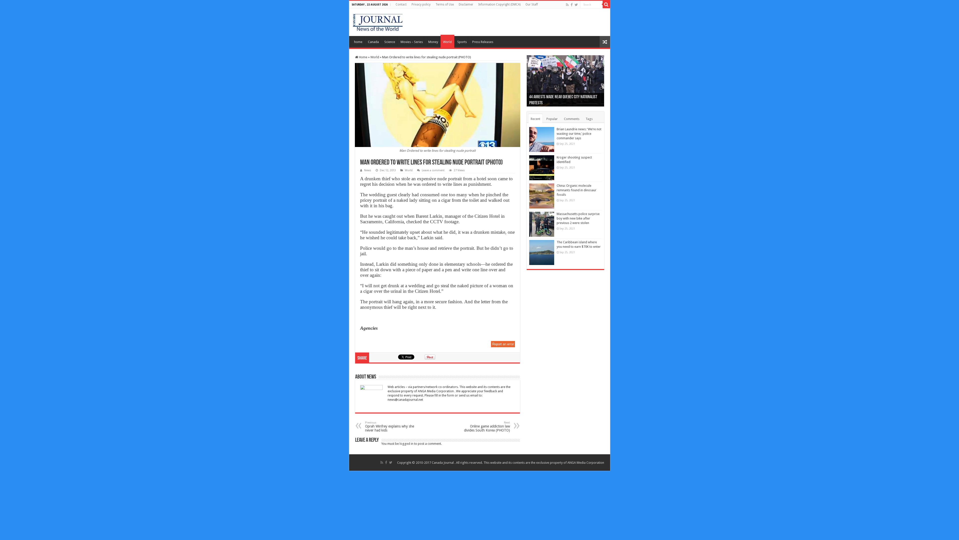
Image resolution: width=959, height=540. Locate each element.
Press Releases (482, 42)
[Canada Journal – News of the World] (378, 21)
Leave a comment (433, 170)
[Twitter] (576, 5)
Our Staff (531, 4)
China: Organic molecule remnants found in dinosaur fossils (576, 190)
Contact (401, 4)
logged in (406, 444)
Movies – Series (412, 42)
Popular (552, 119)
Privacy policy (421, 4)
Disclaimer (466, 4)
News (367, 170)
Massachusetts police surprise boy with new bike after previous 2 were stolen (578, 218)
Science (389, 42)
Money (433, 42)
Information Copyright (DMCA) (499, 4)
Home (362, 57)
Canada (373, 42)
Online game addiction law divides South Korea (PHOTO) (487, 426)
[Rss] (567, 5)
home (358, 42)
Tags (589, 119)
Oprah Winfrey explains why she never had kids (389, 426)
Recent (535, 119)
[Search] (606, 4)
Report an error (503, 344)
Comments (571, 119)
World (447, 42)
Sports (462, 42)
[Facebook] (571, 5)
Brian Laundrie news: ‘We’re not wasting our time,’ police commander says (579, 133)
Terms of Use (445, 4)
